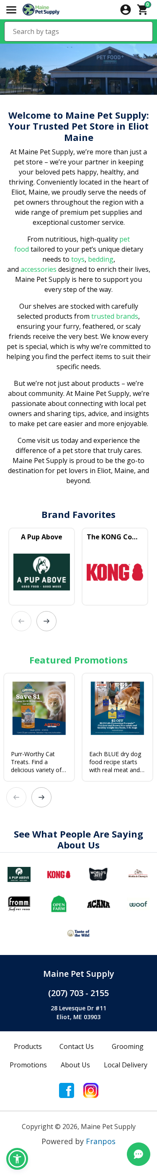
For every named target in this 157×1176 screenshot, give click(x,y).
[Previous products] (21, 621)
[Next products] (46, 621)
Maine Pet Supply (78, 973)
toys (78, 259)
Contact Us (76, 1046)
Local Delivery (125, 1064)
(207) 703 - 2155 (78, 993)
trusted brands (114, 316)
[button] (17, 1159)
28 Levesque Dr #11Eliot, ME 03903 (78, 1012)
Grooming (128, 1046)
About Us (75, 1064)
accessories (39, 269)
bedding (99, 259)
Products (28, 1046)
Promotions (28, 1064)
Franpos (101, 1141)
